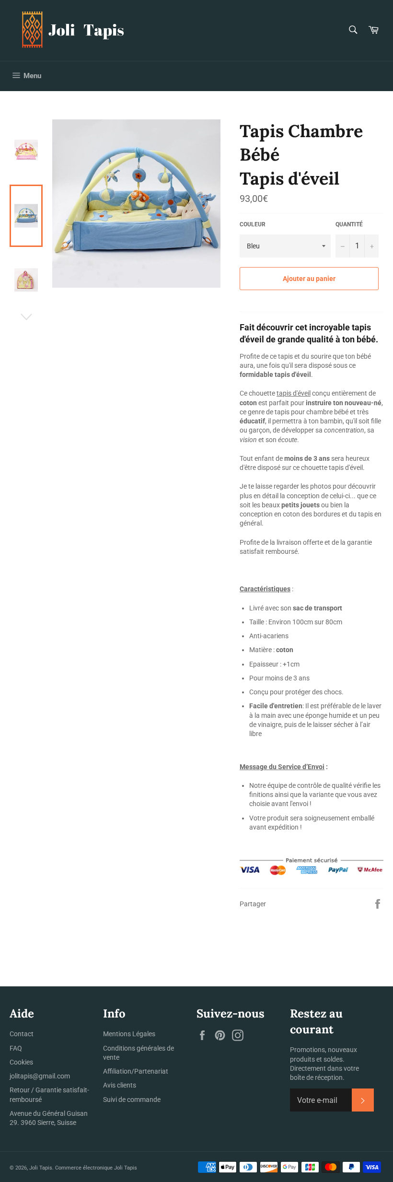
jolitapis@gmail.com (40, 1076)
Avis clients (119, 1085)
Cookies (21, 1062)
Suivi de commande (132, 1099)
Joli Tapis (40, 1168)
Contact (22, 1034)
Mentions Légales (129, 1034)
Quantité (349, 224)
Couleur (253, 224)
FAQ (16, 1048)
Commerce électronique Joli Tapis (96, 1168)
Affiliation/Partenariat (135, 1071)
